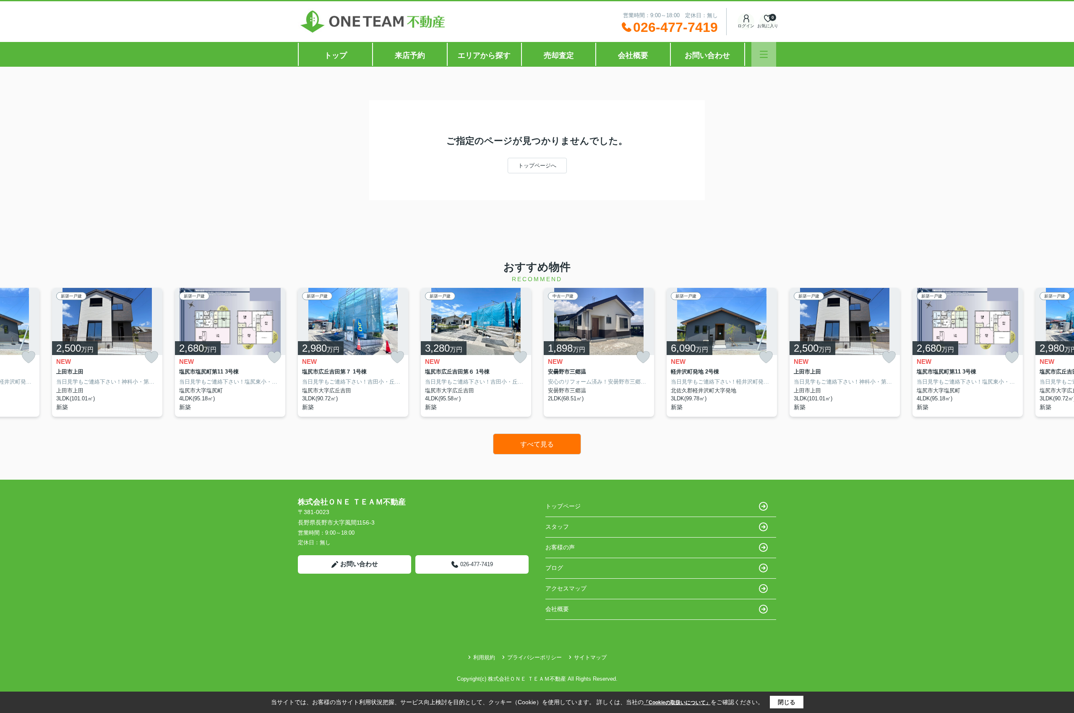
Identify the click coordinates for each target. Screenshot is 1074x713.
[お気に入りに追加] (28, 357)
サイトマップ (590, 657)
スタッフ (557, 526)
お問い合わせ (707, 55)
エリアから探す (484, 55)
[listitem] (353, 352)
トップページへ (537, 165)
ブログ (554, 567)
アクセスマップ (566, 588)
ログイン (746, 26)
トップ (335, 55)
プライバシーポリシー (534, 657)
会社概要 (633, 55)
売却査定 (559, 55)
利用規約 (484, 657)
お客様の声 (560, 547)
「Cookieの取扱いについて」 (677, 702)
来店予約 (410, 55)
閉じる (786, 702)
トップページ (563, 506)
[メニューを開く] (764, 54)
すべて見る (537, 444)
